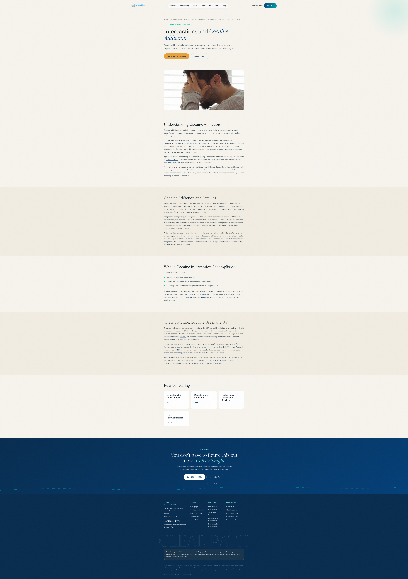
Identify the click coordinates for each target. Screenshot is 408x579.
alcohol (166, 353)
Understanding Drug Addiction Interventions (189, 19)
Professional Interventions (212, 508)
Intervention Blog (232, 513)
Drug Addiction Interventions (213, 519)
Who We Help (184, 6)
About (195, 6)
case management (203, 297)
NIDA (178, 350)
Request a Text (169, 527)
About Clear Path (196, 513)
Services (173, 6)
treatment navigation (184, 297)
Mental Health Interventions (213, 525)
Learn (217, 6)
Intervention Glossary (233, 520)
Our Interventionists (197, 510)
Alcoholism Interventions (212, 513)
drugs (180, 353)
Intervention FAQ (232, 516)
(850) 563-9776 (257, 6)
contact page (205, 360)
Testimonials (194, 516)
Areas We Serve (206, 6)
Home (166, 19)
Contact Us (230, 507)
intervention (184, 143)
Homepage (194, 507)
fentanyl (183, 336)
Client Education (231, 510)
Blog (224, 6)
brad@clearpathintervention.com (175, 525)
